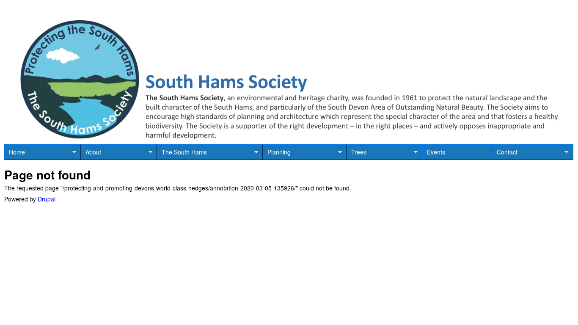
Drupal (46, 199)
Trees (356, 154)
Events (436, 152)
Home (14, 154)
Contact (504, 154)
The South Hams (182, 154)
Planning (277, 154)
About (91, 154)
